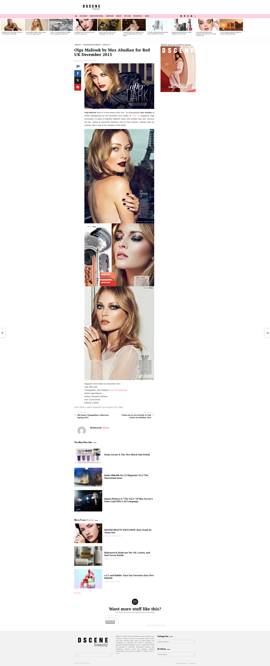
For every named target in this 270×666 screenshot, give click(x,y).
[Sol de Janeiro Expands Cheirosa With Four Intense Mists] (231, 25)
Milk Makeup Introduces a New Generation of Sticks (181, 33)
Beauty (90, 520)
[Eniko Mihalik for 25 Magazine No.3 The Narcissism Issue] (88, 477)
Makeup (119, 16)
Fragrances (137, 16)
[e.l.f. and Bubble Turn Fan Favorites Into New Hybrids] (88, 579)
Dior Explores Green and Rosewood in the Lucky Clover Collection (206, 34)
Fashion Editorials (96, 16)
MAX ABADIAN (94, 407)
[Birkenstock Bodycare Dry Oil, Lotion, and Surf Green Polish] (88, 556)
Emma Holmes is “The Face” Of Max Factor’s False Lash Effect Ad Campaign (128, 500)
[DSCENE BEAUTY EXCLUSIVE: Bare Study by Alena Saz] (85, 25)
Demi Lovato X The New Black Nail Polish (127, 454)
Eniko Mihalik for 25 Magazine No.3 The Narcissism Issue (126, 476)
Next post (77, 593)
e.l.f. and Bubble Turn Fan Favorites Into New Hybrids (129, 576)
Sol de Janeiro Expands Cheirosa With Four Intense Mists (230, 33)
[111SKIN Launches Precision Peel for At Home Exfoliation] (158, 25)
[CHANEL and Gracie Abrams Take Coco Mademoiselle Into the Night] (134, 25)
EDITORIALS (80, 407)
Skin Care (127, 16)
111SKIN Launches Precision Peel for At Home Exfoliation (157, 33)
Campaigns (109, 16)
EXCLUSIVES (83, 16)
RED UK (136, 116)
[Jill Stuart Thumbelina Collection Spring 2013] (2, 333)
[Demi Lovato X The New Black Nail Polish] (88, 455)
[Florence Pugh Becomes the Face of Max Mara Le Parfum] (12, 25)
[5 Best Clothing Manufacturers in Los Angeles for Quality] (61, 25)
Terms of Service (181, 663)
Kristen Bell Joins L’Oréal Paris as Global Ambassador (36, 33)
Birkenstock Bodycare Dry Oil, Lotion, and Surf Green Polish (127, 554)
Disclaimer (192, 663)
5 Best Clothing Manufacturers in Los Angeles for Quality (60, 33)
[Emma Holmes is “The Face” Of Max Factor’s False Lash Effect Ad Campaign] (88, 500)
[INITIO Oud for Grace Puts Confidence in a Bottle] (110, 25)
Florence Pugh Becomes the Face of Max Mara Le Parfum (12, 33)
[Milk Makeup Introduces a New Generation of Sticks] (182, 25)
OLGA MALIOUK (110, 407)
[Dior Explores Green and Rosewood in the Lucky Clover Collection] (207, 25)
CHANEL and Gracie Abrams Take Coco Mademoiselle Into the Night (133, 34)
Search (110, 655)
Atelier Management (117, 390)
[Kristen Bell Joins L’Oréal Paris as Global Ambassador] (37, 25)
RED (121, 407)
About (147, 16)
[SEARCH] (195, 16)
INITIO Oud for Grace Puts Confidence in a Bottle (107, 33)
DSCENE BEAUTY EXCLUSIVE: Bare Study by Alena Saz (84, 33)
